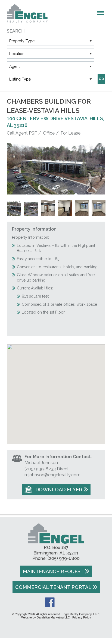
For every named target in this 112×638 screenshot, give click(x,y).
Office (49, 133)
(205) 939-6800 (64, 558)
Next (98, 168)
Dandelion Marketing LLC (53, 617)
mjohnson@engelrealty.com (52, 474)
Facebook (50, 602)
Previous (14, 168)
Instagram (62, 602)
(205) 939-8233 (40, 468)
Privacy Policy (81, 617)
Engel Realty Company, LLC (27, 13)
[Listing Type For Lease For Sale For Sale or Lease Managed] (50, 79)
